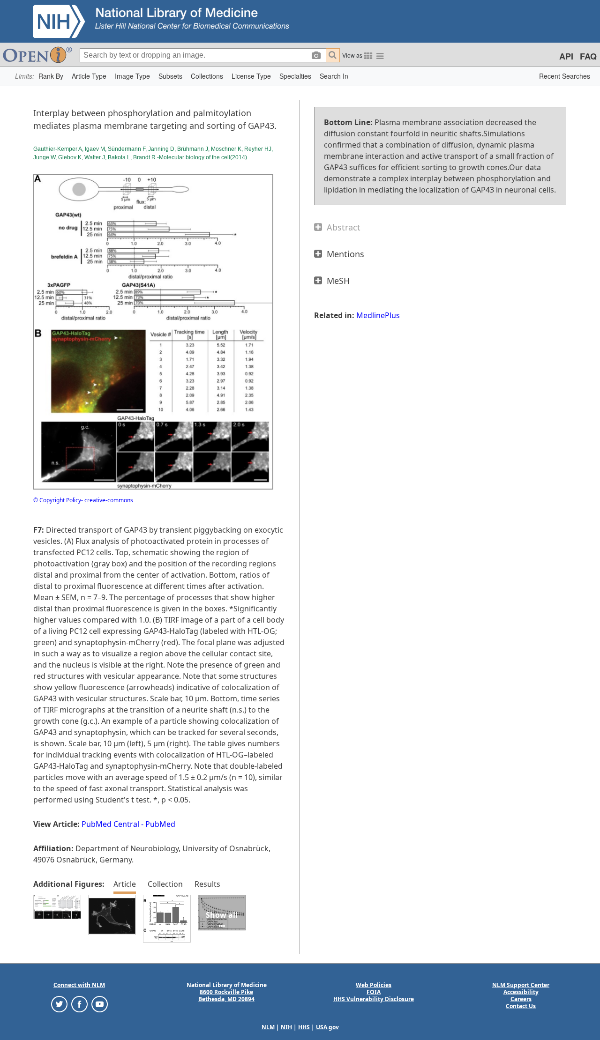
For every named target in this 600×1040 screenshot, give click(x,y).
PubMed (160, 824)
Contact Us (521, 1006)
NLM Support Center (520, 985)
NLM (268, 1027)
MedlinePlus (378, 315)
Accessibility (521, 992)
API (566, 56)
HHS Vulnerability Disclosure (373, 999)
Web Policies (373, 985)
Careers (521, 999)
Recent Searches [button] (564, 76)
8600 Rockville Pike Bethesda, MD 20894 (226, 995)
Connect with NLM (79, 985)
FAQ (588, 56)
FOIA (374, 992)
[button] (51, 76)
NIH (286, 1027)
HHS (304, 1027)
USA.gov (327, 1027)
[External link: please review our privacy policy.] (59, 1004)
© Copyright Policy (57, 500)
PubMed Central (110, 824)
